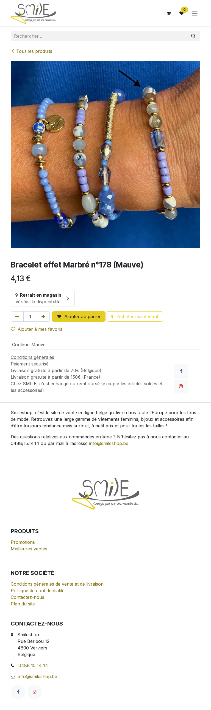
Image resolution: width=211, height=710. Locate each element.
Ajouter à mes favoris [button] (40, 329)
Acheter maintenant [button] (137, 316)
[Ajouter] (43, 316)
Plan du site (23, 604)
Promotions (23, 542)
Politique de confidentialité (38, 590)
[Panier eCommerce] (168, 13)
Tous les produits (34, 51)
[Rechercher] (193, 36)
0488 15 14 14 (33, 665)
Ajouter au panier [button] (82, 316)
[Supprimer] (17, 316)
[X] (181, 386)
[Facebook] (181, 371)
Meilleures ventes (29, 548)
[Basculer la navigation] (194, 13)
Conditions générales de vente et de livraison (57, 584)
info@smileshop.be (108, 443)
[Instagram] (34, 691)
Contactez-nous (27, 597)
